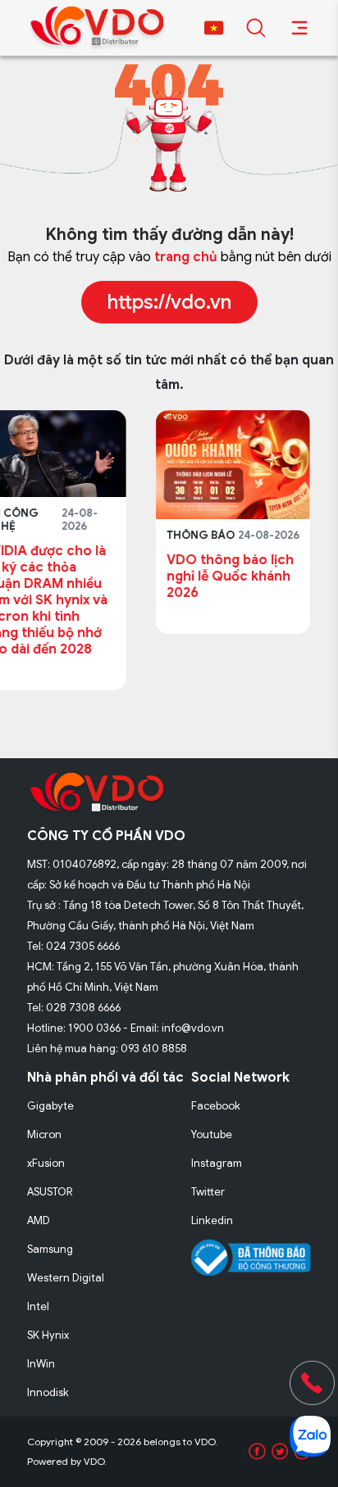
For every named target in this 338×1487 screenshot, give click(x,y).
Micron (44, 1134)
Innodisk (48, 1392)
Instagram (216, 1163)
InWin (41, 1364)
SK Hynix (48, 1335)
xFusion (46, 1163)
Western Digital (65, 1278)
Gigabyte (50, 1106)
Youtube (211, 1134)
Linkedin (212, 1220)
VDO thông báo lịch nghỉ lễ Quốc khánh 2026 (137, 576)
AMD (38, 1220)
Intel (38, 1306)
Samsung (50, 1249)
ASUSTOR (50, 1192)
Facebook (215, 1106)
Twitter (208, 1192)
